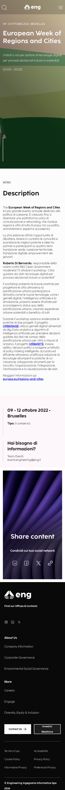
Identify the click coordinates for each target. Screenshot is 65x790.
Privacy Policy (42, 759)
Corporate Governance (19, 657)
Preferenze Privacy (45, 767)
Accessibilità (41, 751)
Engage (9, 701)
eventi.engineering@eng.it (24, 460)
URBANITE (36, 344)
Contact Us (15, 729)
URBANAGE (11, 326)
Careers (9, 690)
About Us (10, 638)
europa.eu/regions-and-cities (23, 379)
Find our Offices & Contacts (20, 606)
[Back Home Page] (32, 7)
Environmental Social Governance (26, 669)
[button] (4, 7)
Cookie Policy (12, 759)
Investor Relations (47, 729)
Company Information (18, 646)
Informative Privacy (15, 767)
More (8, 682)
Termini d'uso (12, 751)
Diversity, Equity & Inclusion (21, 713)
